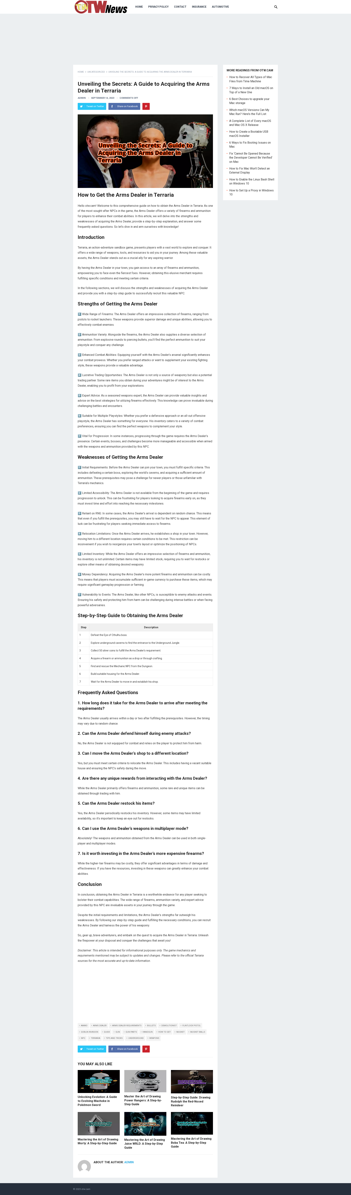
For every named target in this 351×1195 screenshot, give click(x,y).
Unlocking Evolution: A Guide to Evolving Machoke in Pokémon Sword (97, 1101)
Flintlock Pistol (191, 1025)
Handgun (148, 1032)
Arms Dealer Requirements (126, 1025)
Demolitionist (169, 1025)
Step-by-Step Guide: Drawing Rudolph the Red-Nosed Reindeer (190, 1101)
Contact (180, 6)
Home (139, 6)
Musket (180, 1032)
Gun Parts (131, 1032)
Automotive (220, 6)
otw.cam (85, 1189)
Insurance (199, 6)
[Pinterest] (146, 106)
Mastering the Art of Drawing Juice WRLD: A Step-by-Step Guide (144, 1143)
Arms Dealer (100, 1025)
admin (82, 98)
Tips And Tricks (114, 1038)
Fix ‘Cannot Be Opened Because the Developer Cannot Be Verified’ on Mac (250, 157)
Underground (136, 1038)
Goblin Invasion (89, 1032)
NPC (83, 1038)
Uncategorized (96, 72)
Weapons (154, 1038)
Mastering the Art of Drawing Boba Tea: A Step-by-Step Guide (191, 1142)
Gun (118, 1032)
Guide (107, 1032)
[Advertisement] (145, 993)
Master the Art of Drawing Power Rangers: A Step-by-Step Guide (143, 1100)
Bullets (151, 1025)
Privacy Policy (158, 6)
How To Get (164, 1032)
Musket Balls (197, 1032)
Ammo (84, 1025)
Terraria (95, 1038)
